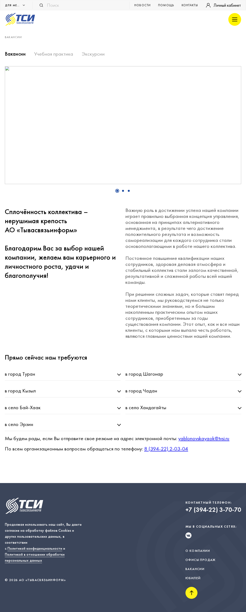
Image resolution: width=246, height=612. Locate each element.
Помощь (166, 5)
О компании (197, 550)
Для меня (13, 5)
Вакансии (15, 54)
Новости (142, 5)
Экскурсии (93, 54)
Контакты (190, 5)
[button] (117, 191)
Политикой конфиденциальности (34, 548)
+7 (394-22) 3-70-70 (213, 510)
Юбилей (193, 578)
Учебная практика (53, 54)
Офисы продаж (200, 560)
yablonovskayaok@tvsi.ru (203, 438)
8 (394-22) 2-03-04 (166, 448)
